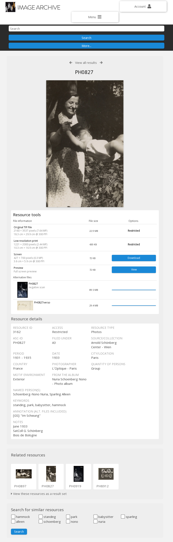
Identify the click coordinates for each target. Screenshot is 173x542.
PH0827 (48, 486)
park (73, 517)
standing (49, 517)
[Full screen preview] (84, 143)
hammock (22, 517)
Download (134, 258)
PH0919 (75, 486)
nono (74, 521)
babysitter (105, 517)
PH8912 (102, 486)
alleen (19, 521)
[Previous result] (71, 62)
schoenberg (52, 521)
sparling (131, 517)
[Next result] (101, 62)
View (134, 269)
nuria (101, 521)
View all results (86, 62)
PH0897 (20, 486)
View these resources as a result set (39, 493)
